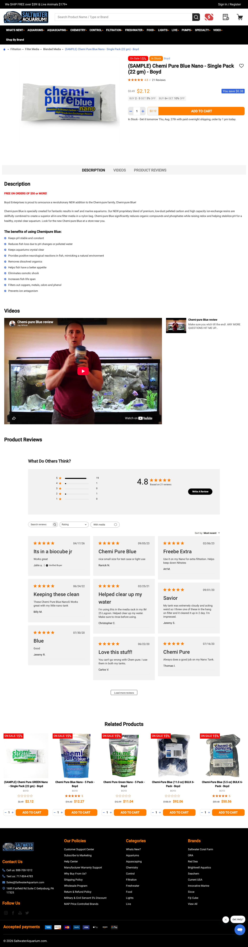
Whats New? (14, 30)
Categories (136, 840)
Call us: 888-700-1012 (19, 870)
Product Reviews (150, 170)
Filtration (113, 30)
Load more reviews (124, 692)
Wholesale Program (75, 885)
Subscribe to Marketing (78, 855)
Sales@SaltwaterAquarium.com (25, 882)
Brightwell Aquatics (199, 867)
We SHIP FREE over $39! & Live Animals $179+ (36, 4)
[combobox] (74, 525)
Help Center (71, 861)
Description (93, 170)
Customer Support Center (79, 849)
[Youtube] (20, 913)
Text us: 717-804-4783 (19, 876)
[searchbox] (40, 524)
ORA (190, 855)
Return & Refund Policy (77, 891)
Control (96, 30)
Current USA (195, 879)
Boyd (167, 58)
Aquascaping (56, 30)
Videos (119, 170)
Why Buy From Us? (75, 873)
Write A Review (200, 491)
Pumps (186, 30)
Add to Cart (201, 111)
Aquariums (35, 30)
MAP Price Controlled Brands (81, 904)
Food (150, 30)
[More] (24, 30)
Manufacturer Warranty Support (83, 867)
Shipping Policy (73, 879)
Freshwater (133, 30)
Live (174, 30)
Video (217, 30)
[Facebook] (13, 913)
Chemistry (77, 30)
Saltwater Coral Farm (200, 849)
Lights (163, 30)
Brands (194, 840)
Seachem (193, 873)
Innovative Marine (198, 885)
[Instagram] (5, 913)
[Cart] (241, 17)
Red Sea (193, 861)
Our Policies (75, 840)
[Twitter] (27, 913)
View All (192, 904)
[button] (210, 17)
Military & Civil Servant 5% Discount (85, 897)
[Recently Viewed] (227, 17)
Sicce (191, 891)
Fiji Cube (193, 897)
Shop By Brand (15, 39)
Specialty (202, 30)
